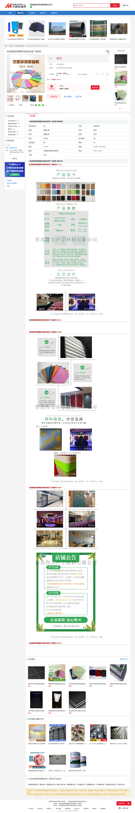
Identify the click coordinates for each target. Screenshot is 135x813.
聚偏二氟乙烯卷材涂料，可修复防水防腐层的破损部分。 (85, 771)
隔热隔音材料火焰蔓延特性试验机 (119, 39)
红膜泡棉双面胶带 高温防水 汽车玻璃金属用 (40, 771)
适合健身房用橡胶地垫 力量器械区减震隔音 (39, 39)
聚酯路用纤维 (51, 784)
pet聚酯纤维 (81, 784)
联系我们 (40, 809)
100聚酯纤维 (100, 784)
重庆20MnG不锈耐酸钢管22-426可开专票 (80, 744)
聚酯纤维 (42, 784)
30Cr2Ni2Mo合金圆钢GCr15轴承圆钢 (100, 744)
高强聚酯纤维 (90, 784)
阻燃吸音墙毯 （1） (13, 135)
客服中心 (49, 809)
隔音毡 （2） (11, 129)
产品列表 (11, 46)
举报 (21, 105)
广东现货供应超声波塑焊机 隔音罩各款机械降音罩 (21, 39)
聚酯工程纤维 (61, 784)
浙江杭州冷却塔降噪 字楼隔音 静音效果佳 (59, 39)
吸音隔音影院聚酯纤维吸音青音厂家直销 (70, 803)
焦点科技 (70, 811)
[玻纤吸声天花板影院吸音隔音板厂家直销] (121, 59)
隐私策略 (67, 809)
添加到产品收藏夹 (12, 183)
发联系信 (54, 96)
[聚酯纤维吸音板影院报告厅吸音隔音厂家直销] (121, 77)
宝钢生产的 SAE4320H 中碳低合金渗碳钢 (121, 744)
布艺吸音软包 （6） (13, 121)
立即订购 (78, 96)
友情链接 (103, 809)
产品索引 (9, 180)
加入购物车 (68, 96)
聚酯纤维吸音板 (19, 46)
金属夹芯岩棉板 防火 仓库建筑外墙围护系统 (40, 744)
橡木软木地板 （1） (13, 132)
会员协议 (76, 809)
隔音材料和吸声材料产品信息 (57, 801)
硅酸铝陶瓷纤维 (111, 784)
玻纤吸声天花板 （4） (14, 126)
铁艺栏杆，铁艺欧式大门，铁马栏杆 (58, 771)
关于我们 (30, 809)
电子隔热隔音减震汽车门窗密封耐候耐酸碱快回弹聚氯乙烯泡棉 (86, 39)
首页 (6, 46)
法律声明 (85, 809)
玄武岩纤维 (120, 784)
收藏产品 (11, 105)
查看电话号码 (13, 148)
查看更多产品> (124, 659)
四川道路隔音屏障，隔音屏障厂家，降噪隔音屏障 (103, 39)
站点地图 (58, 809)
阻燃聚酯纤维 (71, 784)
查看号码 (95, 87)
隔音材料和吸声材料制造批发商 (77, 801)
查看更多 (14, 158)
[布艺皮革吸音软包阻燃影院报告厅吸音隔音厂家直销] (121, 95)
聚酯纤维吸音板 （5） (14, 124)
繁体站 (94, 809)
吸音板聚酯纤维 (33, 784)
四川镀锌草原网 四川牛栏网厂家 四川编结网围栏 (62, 744)
